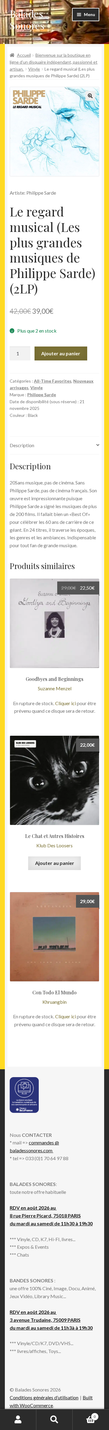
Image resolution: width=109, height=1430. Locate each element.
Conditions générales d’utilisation (44, 1397)
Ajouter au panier (60, 353)
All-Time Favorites (52, 380)
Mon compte (18, 1419)
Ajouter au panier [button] (54, 863)
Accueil (24, 55)
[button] (90, 96)
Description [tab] (22, 445)
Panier (84, 1414)
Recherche (54, 1419)
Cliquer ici (65, 703)
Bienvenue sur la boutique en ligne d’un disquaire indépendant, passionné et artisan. (53, 61)
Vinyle (34, 69)
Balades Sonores (27, 19)
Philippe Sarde (41, 394)
